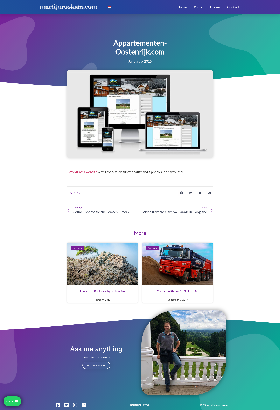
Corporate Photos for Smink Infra (178, 291)
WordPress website (83, 172)
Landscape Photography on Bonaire (102, 291)
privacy (146, 404)
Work (198, 7)
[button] (181, 193)
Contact (233, 7)
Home (182, 7)
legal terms (135, 404)
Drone (215, 7)
